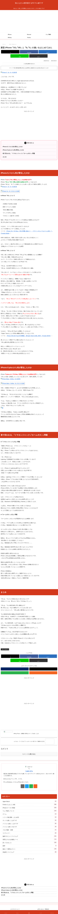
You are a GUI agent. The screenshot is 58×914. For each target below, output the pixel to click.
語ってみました (5, 649)
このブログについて (15, 909)
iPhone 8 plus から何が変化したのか (13, 150)
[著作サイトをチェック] (15, 668)
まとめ (4, 157)
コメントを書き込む (29, 754)
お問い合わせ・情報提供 (43, 909)
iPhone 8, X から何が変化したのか (13, 146)
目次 (28, 143)
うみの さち (29, 771)
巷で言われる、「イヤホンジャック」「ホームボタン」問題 (19, 153)
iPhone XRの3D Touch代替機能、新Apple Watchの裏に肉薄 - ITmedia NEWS (29, 336)
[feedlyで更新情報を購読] (15, 672)
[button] (38, 56)
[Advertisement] (29, 21)
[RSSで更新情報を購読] (43, 672)
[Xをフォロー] (43, 668)
